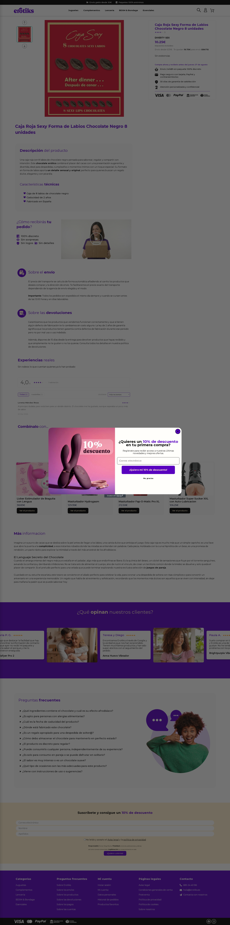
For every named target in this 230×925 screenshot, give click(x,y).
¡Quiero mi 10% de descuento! (148, 469)
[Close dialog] (177, 431)
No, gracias (148, 478)
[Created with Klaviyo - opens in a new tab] (115, 495)
